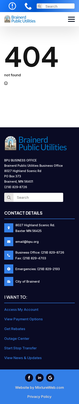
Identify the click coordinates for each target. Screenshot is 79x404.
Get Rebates (14, 329)
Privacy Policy (39, 396)
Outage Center (16, 338)
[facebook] (29, 378)
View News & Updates (23, 358)
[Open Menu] (71, 19)
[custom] (50, 378)
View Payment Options (23, 319)
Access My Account (21, 309)
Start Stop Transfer (20, 348)
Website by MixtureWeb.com (39, 387)
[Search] (39, 6)
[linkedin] (40, 378)
